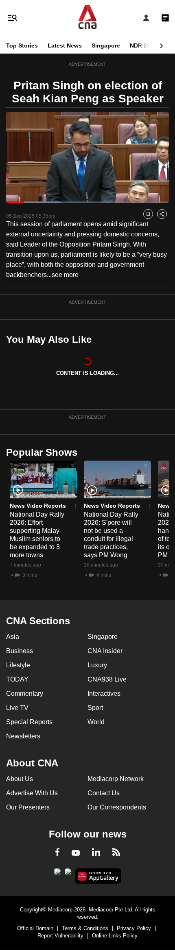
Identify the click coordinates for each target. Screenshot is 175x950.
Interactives (104, 693)
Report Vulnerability (60, 936)
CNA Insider (105, 650)
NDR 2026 (143, 45)
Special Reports (29, 721)
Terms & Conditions (85, 928)
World (96, 721)
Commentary (24, 693)
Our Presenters (28, 807)
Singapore (106, 45)
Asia (12, 636)
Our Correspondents (117, 807)
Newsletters (23, 736)
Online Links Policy (115, 936)
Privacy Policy (134, 928)
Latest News (65, 45)
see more (65, 274)
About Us (19, 778)
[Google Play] (57, 874)
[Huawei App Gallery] (98, 876)
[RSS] (116, 853)
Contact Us (104, 793)
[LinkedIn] (96, 854)
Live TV (17, 707)
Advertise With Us (32, 793)
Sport (95, 707)
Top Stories (22, 45)
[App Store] (68, 874)
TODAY (17, 679)
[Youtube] (76, 853)
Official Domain (35, 928)
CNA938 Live (107, 679)
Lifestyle (18, 665)
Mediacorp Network (116, 778)
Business (19, 650)
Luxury (97, 665)
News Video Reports (38, 505)
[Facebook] (57, 853)
